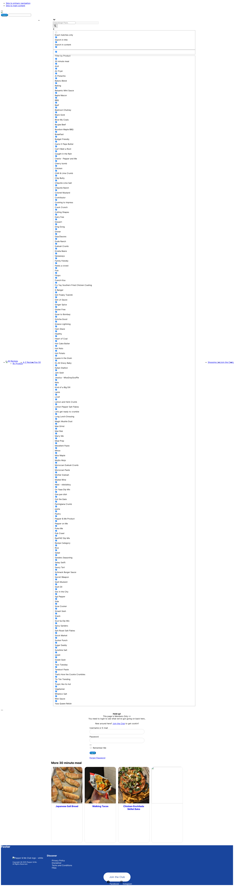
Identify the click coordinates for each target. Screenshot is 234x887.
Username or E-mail (99, 728)
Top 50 (37, 362)
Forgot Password (97, 758)
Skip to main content (15, 5)
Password (94, 736)
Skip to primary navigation (18, 3)
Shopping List (214, 362)
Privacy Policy (58, 860)
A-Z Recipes (28, 362)
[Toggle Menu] (2, 10)
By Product (18, 363)
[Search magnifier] (55, 26)
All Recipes (13, 361)
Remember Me (99, 748)
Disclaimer (56, 863)
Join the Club (226, 362)
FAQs (54, 868)
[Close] (2, 710)
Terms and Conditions (62, 865)
